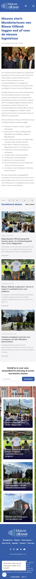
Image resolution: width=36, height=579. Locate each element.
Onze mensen (26, 540)
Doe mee (31, 543)
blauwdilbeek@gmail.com (18, 554)
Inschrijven (28, 379)
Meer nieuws (30, 204)
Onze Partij (6, 543)
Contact (23, 543)
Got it (24, 577)
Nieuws (17, 540)
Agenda (15, 543)
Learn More (15, 577)
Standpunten (7, 540)
